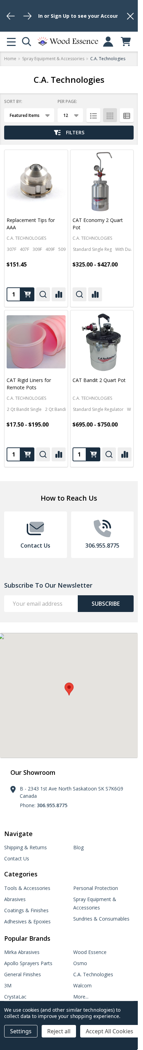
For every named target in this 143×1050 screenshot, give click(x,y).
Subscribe (106, 603)
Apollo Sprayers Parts (28, 963)
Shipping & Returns (25, 847)
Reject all (58, 1031)
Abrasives (15, 899)
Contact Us (16, 858)
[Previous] (11, 16)
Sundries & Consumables (101, 918)
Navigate (18, 833)
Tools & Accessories (27, 888)
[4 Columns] (110, 115)
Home (10, 59)
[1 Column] (93, 115)
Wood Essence (90, 952)
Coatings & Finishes (26, 910)
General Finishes (22, 974)
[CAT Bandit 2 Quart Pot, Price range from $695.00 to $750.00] (102, 342)
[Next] (27, 16)
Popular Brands (27, 938)
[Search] (26, 41)
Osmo (80, 963)
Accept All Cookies (109, 1031)
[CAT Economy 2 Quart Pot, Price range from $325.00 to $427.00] (102, 181)
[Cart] (126, 41)
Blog (78, 847)
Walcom (82, 985)
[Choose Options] (27, 294)
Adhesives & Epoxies (27, 921)
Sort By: (13, 101)
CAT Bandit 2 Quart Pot (99, 380)
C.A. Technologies (93, 974)
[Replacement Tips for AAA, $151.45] (36, 181)
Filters (75, 132)
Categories (20, 874)
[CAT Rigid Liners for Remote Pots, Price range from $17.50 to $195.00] (36, 342)
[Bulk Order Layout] (127, 115)
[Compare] (59, 294)
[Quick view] (43, 294)
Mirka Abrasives (22, 952)
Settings (21, 1031)
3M (7, 985)
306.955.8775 (52, 805)
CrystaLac (15, 996)
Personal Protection (95, 888)
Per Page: (67, 101)
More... (81, 996)
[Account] (108, 41)
